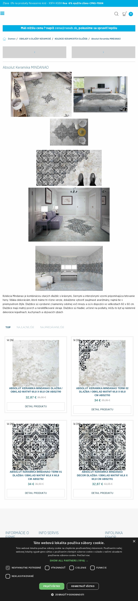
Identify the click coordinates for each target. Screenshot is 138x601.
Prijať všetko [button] (51, 586)
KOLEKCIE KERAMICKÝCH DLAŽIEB (71, 39)
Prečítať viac (83, 555)
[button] (69, 560)
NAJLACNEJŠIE (25, 327)
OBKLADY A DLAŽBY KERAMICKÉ (35, 39)
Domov (11, 39)
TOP (8, 327)
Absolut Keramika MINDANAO (106, 39)
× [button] (134, 541)
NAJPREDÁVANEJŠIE (52, 327)
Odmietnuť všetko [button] (83, 586)
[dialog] (69, 569)
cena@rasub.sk (66, 28)
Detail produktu (36, 406)
